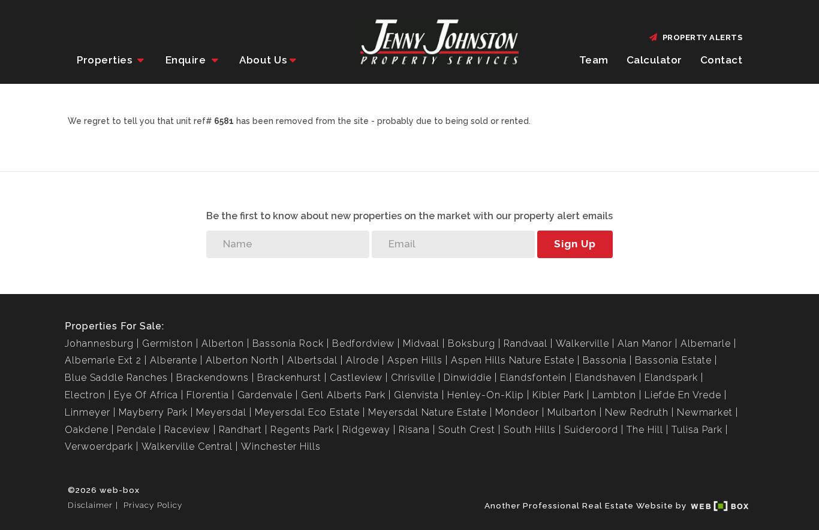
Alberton (222, 343)
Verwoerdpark (99, 446)
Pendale (136, 429)
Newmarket (705, 412)
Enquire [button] (187, 60)
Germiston (167, 343)
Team (594, 60)
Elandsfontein (533, 377)
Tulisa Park (697, 429)
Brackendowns (212, 377)
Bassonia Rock (288, 343)
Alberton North (242, 360)
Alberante (173, 360)
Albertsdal (312, 360)
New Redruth (637, 412)
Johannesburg (99, 343)
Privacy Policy (153, 505)
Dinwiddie (468, 377)
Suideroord (591, 429)
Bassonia (605, 360)
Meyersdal (221, 412)
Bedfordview (363, 343)
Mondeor (517, 412)
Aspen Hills (414, 360)
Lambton (614, 395)
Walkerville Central (187, 446)
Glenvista (416, 395)
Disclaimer (90, 505)
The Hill (645, 429)
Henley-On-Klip (485, 395)
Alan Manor (645, 343)
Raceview (187, 429)
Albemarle (706, 343)
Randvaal (525, 343)
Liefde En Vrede (683, 395)
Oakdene (87, 429)
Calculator (654, 60)
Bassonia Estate (673, 360)
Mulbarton (572, 412)
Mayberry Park (153, 412)
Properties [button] (106, 60)
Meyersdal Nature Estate (427, 412)
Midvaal (421, 343)
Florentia (207, 395)
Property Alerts (700, 37)
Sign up (575, 244)
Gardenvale (265, 395)
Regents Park (302, 429)
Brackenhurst (289, 377)
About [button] (263, 60)
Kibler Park (558, 395)
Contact (721, 60)
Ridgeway (366, 429)
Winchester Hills (281, 446)
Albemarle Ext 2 (103, 360)
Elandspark (671, 377)
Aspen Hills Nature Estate (512, 360)
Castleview (356, 377)
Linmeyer (87, 412)
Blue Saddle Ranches (116, 377)
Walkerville (582, 343)
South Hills (530, 429)
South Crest (466, 429)
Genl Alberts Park (343, 395)
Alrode (362, 360)
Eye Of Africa (146, 395)
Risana (414, 429)
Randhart (240, 429)
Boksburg (471, 343)
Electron (85, 395)
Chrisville (413, 377)
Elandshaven (605, 377)
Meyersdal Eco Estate (307, 412)
